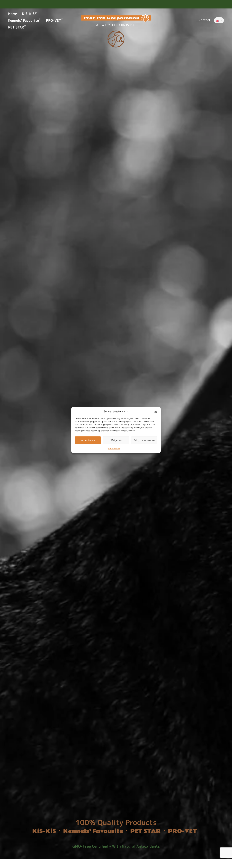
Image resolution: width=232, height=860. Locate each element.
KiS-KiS (29, 13)
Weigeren (116, 440)
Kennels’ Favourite (24, 20)
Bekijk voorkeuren (144, 440)
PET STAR (17, 27)
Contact (204, 20)
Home (12, 13)
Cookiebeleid (114, 448)
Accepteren (88, 440)
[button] (155, 411)
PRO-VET (54, 20)
